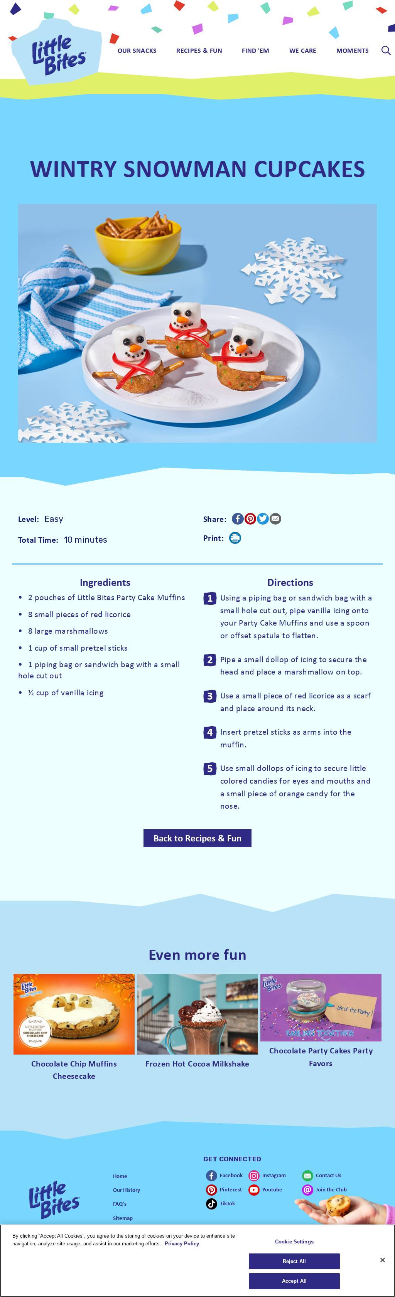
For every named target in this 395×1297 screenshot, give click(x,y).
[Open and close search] (386, 50)
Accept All (294, 1281)
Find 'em (255, 50)
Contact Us (328, 1175)
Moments (352, 50)
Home (120, 1175)
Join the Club (331, 1189)
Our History (126, 1189)
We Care (303, 50)
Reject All (294, 1261)
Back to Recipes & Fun (197, 837)
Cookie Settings (294, 1242)
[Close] (382, 1260)
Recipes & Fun (199, 50)
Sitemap (123, 1217)
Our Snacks (137, 50)
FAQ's (120, 1203)
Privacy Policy (182, 1244)
